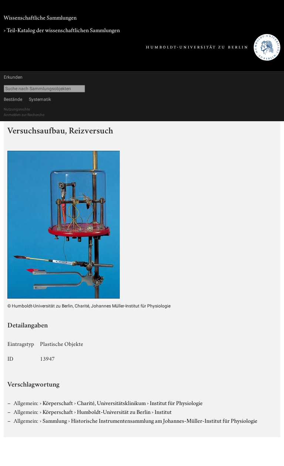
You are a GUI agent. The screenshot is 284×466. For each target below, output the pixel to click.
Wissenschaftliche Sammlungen (40, 17)
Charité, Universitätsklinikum (111, 402)
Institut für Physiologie (176, 402)
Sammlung (55, 420)
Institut (163, 411)
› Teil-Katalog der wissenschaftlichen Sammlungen (62, 29)
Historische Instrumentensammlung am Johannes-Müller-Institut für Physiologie (164, 420)
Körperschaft (58, 402)
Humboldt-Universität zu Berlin (114, 411)
